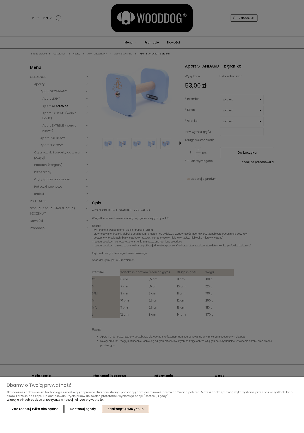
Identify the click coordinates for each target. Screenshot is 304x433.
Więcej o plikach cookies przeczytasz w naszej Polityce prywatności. (55, 400)
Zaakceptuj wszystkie (126, 408)
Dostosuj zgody (83, 408)
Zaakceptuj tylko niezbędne (35, 408)
